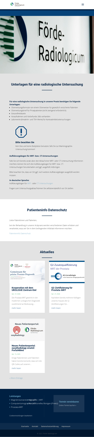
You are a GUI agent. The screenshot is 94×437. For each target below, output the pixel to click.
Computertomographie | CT (23, 403)
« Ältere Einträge (16, 378)
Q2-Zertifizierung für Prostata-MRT (61, 288)
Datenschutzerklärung (50, 426)
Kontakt (35, 426)
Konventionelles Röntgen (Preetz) (43, 403)
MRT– (29, 183)
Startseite (25, 426)
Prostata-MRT (17, 407)
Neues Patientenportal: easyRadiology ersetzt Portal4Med (23, 348)
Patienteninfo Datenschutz (20, 233)
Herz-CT (32, 399)
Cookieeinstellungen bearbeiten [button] (20, 416)
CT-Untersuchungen (45, 183)
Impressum (66, 426)
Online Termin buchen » (67, 405)
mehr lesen (16, 308)
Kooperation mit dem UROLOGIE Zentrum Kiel (24, 288)
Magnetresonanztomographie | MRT (27, 399)
